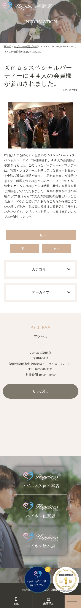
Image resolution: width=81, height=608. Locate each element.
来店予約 (48, 603)
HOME (7, 46)
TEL (16, 603)
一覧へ (41, 235)
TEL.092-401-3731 (40, 369)
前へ (24, 248)
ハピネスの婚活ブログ (26, 46)
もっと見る (40, 391)
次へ (57, 248)
